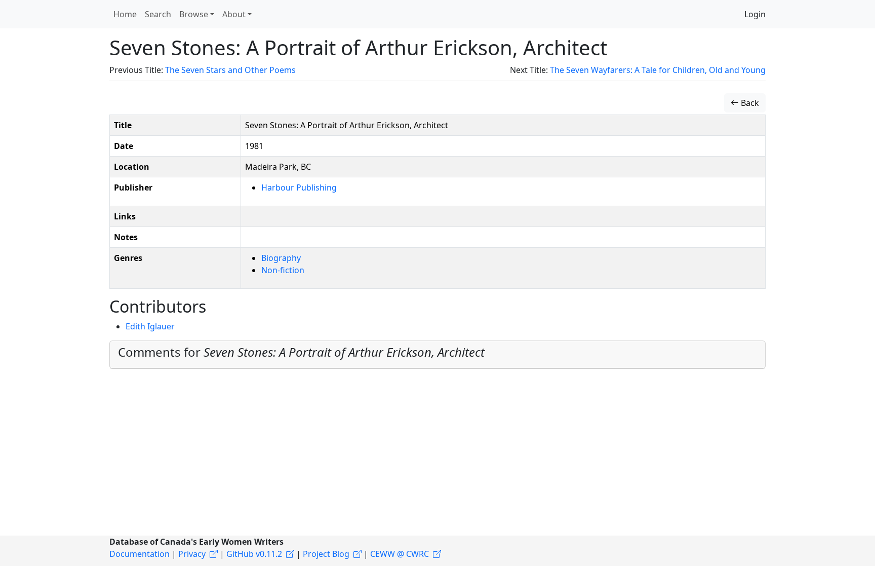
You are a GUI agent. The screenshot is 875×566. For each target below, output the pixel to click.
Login (755, 14)
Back (749, 102)
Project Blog (326, 553)
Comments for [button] (301, 352)
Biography (281, 257)
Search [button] (158, 14)
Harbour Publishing (299, 187)
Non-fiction (282, 270)
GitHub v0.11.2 (254, 553)
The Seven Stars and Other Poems (230, 70)
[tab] (437, 354)
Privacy (192, 553)
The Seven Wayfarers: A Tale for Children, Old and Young (658, 70)
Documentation (139, 553)
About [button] (234, 14)
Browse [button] (193, 14)
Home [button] (125, 14)
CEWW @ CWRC (399, 553)
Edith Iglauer (150, 326)
